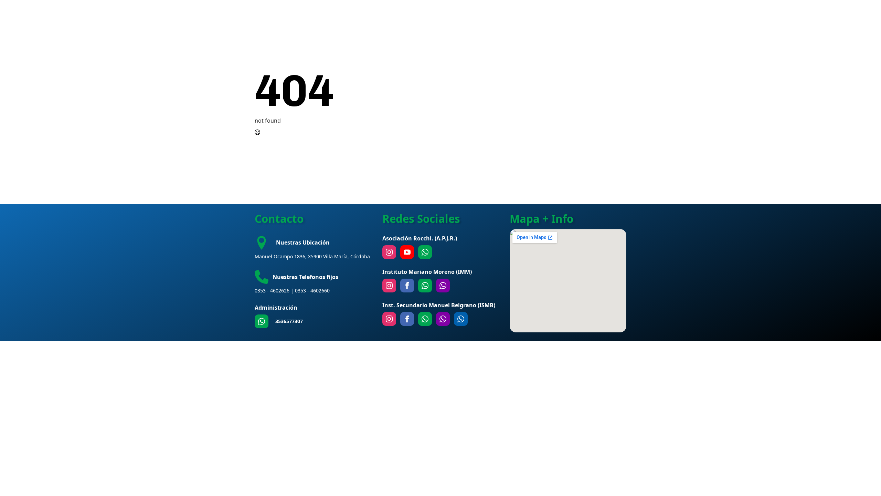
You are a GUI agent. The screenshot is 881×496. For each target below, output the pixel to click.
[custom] (261, 321)
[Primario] (425, 285)
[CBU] (425, 319)
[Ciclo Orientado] (443, 319)
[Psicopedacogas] (461, 319)
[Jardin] (443, 285)
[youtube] (407, 252)
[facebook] (407, 285)
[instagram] (389, 252)
